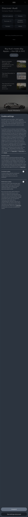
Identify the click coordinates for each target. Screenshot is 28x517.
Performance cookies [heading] (6, 181)
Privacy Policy (21, 151)
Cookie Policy (14, 151)
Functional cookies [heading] (5, 171)
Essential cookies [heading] (5, 155)
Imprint (5, 152)
